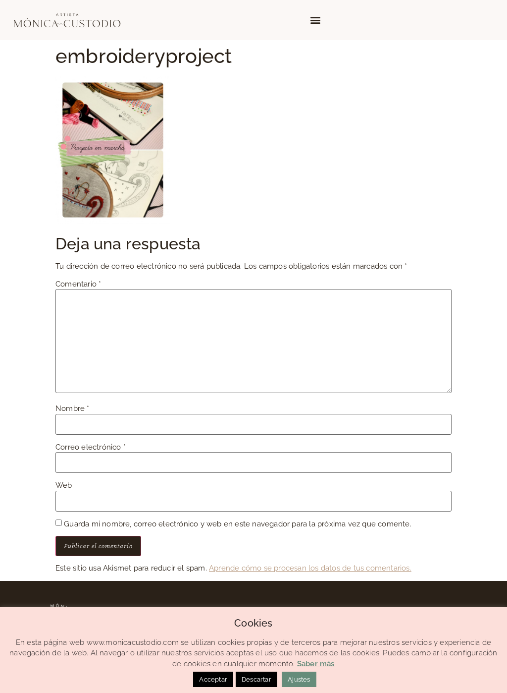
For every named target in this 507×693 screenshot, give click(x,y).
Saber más (316, 663)
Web (63, 485)
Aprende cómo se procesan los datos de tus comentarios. (310, 568)
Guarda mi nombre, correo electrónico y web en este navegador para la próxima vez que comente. (237, 524)
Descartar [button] (256, 679)
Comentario (78, 284)
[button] (315, 20)
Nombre (72, 408)
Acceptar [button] (213, 679)
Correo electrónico (90, 447)
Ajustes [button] (299, 679)
